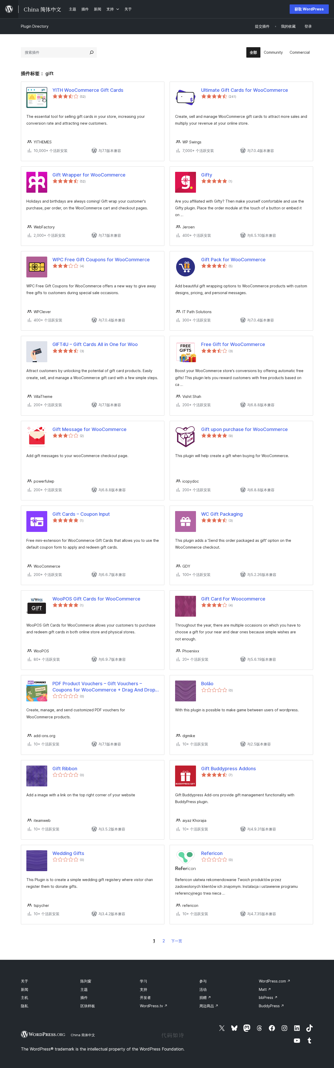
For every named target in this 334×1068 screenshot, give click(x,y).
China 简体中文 (83, 1035)
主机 (24, 997)
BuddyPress (271, 1006)
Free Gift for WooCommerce (233, 344)
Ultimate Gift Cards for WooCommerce (244, 90)
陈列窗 (85, 981)
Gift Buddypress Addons (228, 768)
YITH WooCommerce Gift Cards (87, 90)
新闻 (24, 989)
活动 (203, 989)
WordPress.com (274, 981)
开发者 (145, 997)
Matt (265, 989)
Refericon (212, 853)
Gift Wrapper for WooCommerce (89, 175)
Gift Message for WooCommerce (89, 429)
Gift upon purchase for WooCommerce (244, 429)
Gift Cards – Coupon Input (81, 514)
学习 (143, 981)
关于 (24, 981)
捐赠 (205, 997)
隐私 (24, 1006)
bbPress (268, 997)
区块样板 (87, 1006)
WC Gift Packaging (222, 514)
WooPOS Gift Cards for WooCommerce (96, 599)
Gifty (206, 175)
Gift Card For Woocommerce (233, 599)
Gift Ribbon (64, 768)
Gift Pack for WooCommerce (233, 259)
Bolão (207, 683)
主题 (84, 989)
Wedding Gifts (68, 853)
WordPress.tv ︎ (154, 1006)
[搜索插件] (91, 52)
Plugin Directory (35, 26)
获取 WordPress (309, 9)
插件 (84, 997)
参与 (203, 981)
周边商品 (208, 1006)
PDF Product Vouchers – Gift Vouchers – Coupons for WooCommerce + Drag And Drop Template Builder (103, 687)
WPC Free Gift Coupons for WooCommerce (101, 259)
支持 (143, 989)
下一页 (176, 941)
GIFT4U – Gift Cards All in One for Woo (95, 344)
